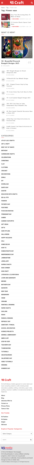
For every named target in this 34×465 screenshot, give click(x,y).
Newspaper (5, 294)
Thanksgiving (6, 348)
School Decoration (8, 328)
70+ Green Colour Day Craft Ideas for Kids (19, 92)
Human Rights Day (7, 251)
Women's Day (5, 368)
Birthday (4, 150)
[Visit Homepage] (17, 2)
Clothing (4, 167)
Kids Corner (5, 268)
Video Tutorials (6, 361)
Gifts (3, 227)
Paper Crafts (6, 308)
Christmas (5, 160)
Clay (3, 164)
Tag (7, 7)
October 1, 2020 (24, 26)
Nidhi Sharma (15, 19)
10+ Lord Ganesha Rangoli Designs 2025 (18, 97)
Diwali (3, 177)
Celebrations (6, 157)
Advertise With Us (6, 401)
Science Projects (7, 331)
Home (3, 7)
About (3, 395)
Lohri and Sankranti (8, 278)
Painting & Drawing (7, 304)
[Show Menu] (2, 2)
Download (5, 184)
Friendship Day (6, 214)
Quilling (4, 311)
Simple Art (5, 338)
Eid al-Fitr (5, 197)
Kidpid (3, 422)
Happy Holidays (6, 238)
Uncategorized (6, 355)
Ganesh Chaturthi (7, 221)
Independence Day (7, 254)
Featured (4, 207)
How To (3, 248)
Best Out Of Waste (7, 147)
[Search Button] (32, 2)
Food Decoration (7, 211)
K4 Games (4, 419)
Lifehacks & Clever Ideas (10, 274)
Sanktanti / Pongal (8, 325)
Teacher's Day (6, 345)
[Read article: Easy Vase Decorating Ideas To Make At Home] (5, 17)
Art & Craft (5, 144)
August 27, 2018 (24, 19)
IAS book (4, 424)
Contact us (4, 403)
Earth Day (4, 187)
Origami (4, 301)
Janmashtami (5, 258)
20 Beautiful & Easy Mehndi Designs (17, 78)
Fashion (4, 201)
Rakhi (3, 314)
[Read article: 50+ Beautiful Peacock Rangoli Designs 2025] (17, 47)
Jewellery (5, 261)
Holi (2, 241)
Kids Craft (5, 271)
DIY (2, 181)
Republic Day (5, 321)
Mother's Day (5, 284)
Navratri (4, 288)
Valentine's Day (6, 358)
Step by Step (5, 341)
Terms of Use (5, 408)
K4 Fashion (4, 416)
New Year (4, 291)
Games (3, 217)
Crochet (4, 171)
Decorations (5, 174)
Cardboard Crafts (8, 154)
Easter (3, 191)
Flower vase (13, 7)
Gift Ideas (4, 224)
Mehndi (3, 281)
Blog (2, 398)
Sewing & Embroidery (8, 335)
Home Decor (5, 244)
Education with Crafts (9, 194)
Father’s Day (5, 204)
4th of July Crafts (7, 140)
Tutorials (4, 351)
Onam (3, 298)
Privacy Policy (5, 406)
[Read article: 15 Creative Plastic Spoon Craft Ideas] (5, 24)
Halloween (5, 234)
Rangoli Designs (7, 318)
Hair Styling (5, 231)
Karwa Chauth (6, 264)
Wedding (4, 365)
